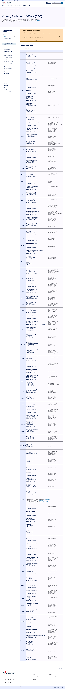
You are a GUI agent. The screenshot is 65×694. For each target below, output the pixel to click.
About (4, 34)
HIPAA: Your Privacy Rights (7, 91)
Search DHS (5, 87)
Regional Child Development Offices (9, 64)
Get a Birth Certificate (36, 676)
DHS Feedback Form (7, 38)
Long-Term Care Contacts (8, 59)
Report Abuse (5, 83)
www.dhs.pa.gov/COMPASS (35, 40)
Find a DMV (35, 674)
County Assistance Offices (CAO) (8, 44)
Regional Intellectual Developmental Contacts (8, 66)
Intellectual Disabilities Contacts (8, 58)
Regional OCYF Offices (8, 68)
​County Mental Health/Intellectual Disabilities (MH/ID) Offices (9, 47)
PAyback (34, 679)
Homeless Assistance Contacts (7, 53)
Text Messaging (6, 73)
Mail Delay (5, 75)
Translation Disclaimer (56, 686)
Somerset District (45, 501)
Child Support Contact (8, 41)
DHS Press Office (7, 49)
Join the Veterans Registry (37, 677)
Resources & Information (7, 81)
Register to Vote (35, 672)
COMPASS (6, 40)
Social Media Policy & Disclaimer (58, 687)
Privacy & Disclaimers (49, 686)
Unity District (41, 502)
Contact (4, 36)
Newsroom (5, 89)
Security (61, 686)
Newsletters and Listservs (8, 61)
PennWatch (51, 674)
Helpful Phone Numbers (8, 51)
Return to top (59, 668)
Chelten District (47, 499)
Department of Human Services (7, 31)
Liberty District (40, 500)
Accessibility (44, 686)
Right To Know (6, 71)
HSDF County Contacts (8, 55)
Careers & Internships (52, 672)
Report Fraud (5, 85)
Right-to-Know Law (52, 676)
